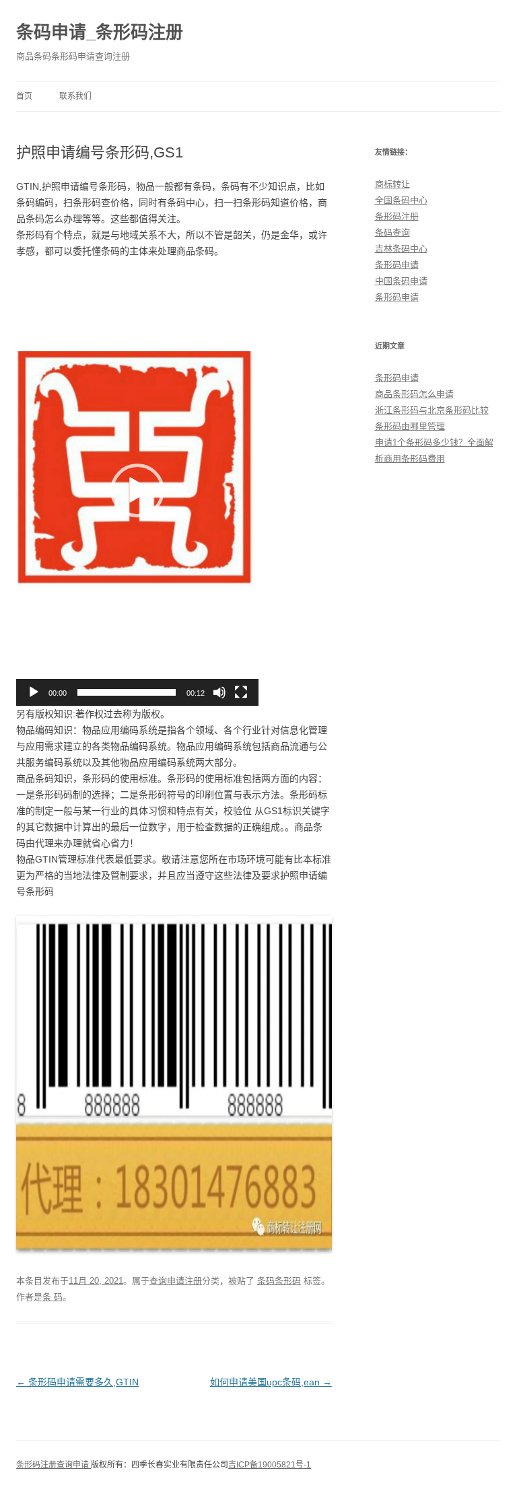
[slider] (126, 692)
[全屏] (241, 692)
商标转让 (392, 184)
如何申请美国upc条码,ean (271, 1382)
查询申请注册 (175, 1281)
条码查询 (392, 232)
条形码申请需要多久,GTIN (77, 1382)
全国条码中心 (401, 200)
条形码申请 (397, 265)
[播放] (33, 692)
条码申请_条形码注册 (99, 32)
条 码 (52, 1297)
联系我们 (75, 96)
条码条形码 (279, 1281)
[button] (137, 490)
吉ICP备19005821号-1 (269, 1464)
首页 (24, 96)
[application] (137, 490)
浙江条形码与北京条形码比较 (432, 410)
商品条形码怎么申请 (414, 394)
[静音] (219, 692)
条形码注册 (397, 216)
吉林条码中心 (401, 249)
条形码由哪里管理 (410, 426)
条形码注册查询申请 (53, 1464)
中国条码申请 (401, 281)
